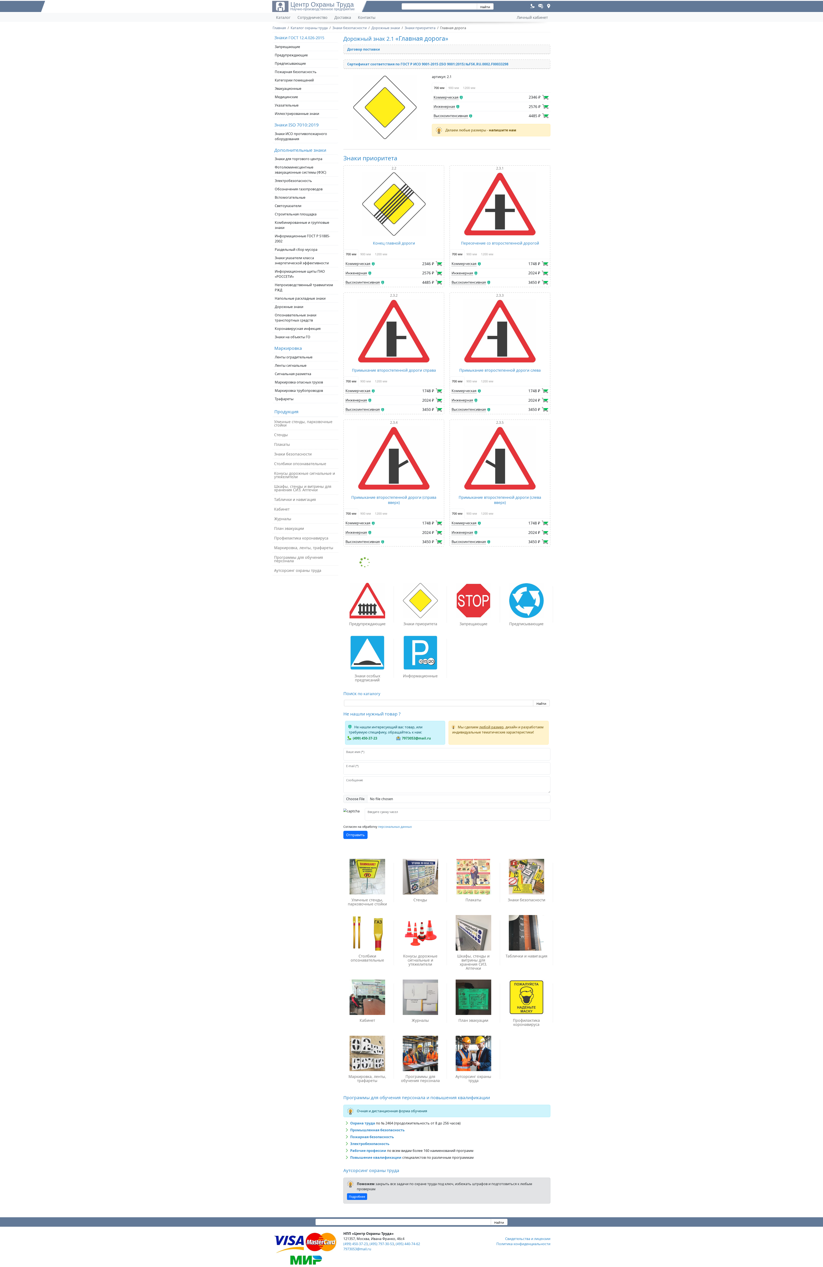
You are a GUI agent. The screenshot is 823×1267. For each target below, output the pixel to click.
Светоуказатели (288, 205)
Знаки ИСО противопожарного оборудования (301, 136)
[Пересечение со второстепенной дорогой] (500, 204)
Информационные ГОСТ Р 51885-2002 (302, 238)
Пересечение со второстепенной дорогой (500, 243)
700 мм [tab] (439, 88)
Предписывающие (290, 63)
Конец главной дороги (394, 243)
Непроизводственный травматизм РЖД (304, 287)
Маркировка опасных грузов (299, 382)
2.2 (394, 168)
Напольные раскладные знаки (300, 298)
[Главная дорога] (385, 107)
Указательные (287, 105)
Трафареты (284, 399)
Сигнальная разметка (293, 373)
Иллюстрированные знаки (297, 113)
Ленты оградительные (293, 357)
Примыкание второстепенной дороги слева (500, 370)
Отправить (355, 835)
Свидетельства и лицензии (527, 1238)
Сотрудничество (312, 17)
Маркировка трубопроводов (299, 390)
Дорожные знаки (289, 306)
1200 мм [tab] (469, 88)
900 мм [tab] (453, 88)
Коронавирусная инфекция (298, 328)
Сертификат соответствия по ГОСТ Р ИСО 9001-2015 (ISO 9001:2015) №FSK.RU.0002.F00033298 (427, 64)
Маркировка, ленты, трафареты (303, 547)
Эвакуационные (288, 88)
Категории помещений (294, 80)
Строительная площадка (296, 214)
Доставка (342, 17)
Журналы (282, 518)
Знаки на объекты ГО (292, 337)
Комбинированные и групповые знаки (302, 225)
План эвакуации (289, 528)
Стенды (281, 434)
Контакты (366, 17)
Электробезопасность (293, 180)
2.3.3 (500, 295)
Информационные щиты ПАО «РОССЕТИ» (300, 274)
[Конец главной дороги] (394, 204)
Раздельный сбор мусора (296, 249)
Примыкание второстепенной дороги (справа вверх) (393, 500)
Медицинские (286, 97)
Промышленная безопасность (377, 1130)
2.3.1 (500, 168)
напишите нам (502, 130)
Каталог (283, 17)
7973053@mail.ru (416, 738)
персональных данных (395, 827)
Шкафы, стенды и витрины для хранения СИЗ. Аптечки (302, 488)
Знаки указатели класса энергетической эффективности (302, 260)
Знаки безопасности (293, 454)
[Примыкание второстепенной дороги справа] (394, 331)
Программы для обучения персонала (298, 559)
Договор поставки (363, 49)
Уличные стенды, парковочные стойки (303, 423)
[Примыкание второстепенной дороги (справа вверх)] (394, 458)
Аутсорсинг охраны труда (297, 570)
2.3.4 (394, 422)
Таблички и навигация (295, 499)
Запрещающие (287, 46)
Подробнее (357, 1197)
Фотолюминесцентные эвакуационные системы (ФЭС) (300, 170)
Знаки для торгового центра (298, 158)
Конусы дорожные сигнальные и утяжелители (304, 475)
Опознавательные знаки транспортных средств (295, 318)
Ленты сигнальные (290, 365)
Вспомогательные (290, 197)
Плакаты (282, 444)
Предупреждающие (291, 55)
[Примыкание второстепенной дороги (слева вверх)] (500, 458)
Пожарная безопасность (296, 71)
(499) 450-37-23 (365, 738)
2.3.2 (394, 295)
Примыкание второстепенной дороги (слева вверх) (500, 500)
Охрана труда (362, 1123)
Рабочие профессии (368, 1150)
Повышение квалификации (375, 1157)
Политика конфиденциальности (523, 1243)
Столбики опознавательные (300, 463)
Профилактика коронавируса (301, 538)
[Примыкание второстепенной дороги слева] (500, 331)
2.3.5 (500, 422)
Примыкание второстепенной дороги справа (394, 370)
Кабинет (282, 509)
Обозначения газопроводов (299, 189)
